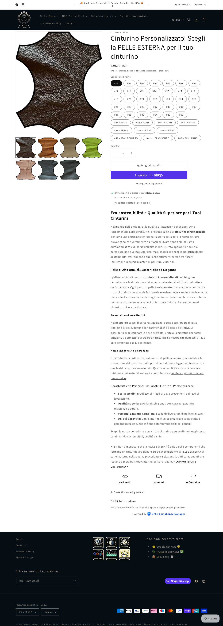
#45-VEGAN (142, 122)
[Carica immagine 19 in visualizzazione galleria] (26, 169)
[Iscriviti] (74, 581)
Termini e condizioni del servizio (112, 624)
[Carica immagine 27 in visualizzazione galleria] (48, 169)
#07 (181, 83)
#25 (194, 99)
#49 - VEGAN (144, 130)
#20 (129, 99)
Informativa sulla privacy (82, 624)
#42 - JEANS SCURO (158, 138)
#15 (167, 91)
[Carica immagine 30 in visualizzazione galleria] (70, 169)
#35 (168, 106)
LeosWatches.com (31, 624)
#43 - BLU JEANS (187, 138)
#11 (116, 91)
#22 (155, 99)
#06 (168, 83)
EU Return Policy (25, 551)
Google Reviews (166, 546)
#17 (180, 91)
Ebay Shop (163, 557)
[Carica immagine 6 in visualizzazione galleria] (70, 147)
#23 (168, 99)
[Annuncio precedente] (74, 4)
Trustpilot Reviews (168, 552)
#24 (181, 99)
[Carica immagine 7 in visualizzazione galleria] (92, 147)
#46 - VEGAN (165, 122)
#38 (116, 114)
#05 (155, 83)
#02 (129, 83)
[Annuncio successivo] (148, 4)
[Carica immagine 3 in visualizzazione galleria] (48, 147)
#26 (116, 106)
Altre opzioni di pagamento (149, 183)
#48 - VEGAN (121, 130)
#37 (194, 106)
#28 (142, 106)
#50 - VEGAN (167, 130)
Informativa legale (178, 624)
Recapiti (163, 624)
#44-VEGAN (120, 122)
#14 (155, 91)
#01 (116, 83)
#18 (193, 91)
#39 (129, 114)
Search (19, 539)
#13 (142, 91)
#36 (181, 106)
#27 (129, 106)
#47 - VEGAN (188, 122)
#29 (168, 114)
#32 (155, 106)
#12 (129, 91)
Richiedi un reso (25, 557)
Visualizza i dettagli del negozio (132, 202)
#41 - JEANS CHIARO (126, 138)
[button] (49, 16)
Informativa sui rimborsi (55, 624)
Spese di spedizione (137, 70)
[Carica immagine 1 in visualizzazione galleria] (26, 147)
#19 (116, 99)
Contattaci (22, 545)
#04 (155, 114)
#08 (194, 83)
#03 (142, 83)
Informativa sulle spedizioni (143, 624)
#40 (142, 114)
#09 (181, 114)
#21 (142, 99)
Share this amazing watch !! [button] (129, 492)
